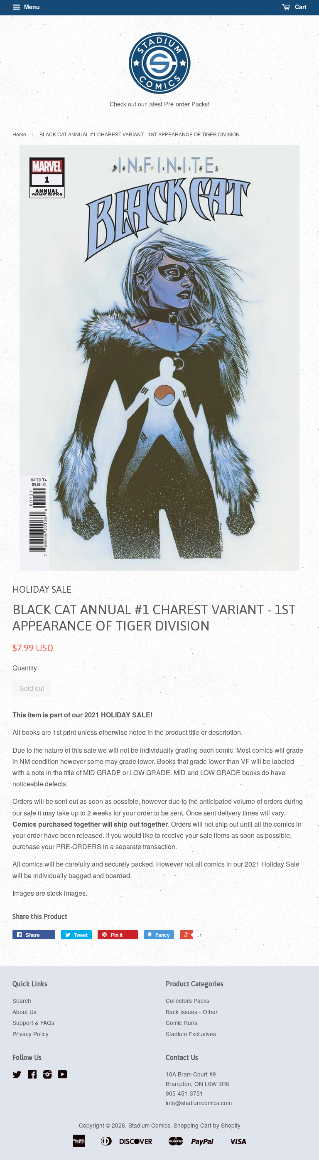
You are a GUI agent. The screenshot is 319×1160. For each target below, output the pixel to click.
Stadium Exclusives (191, 1033)
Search (21, 1000)
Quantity (24, 667)
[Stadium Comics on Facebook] (32, 1075)
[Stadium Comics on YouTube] (62, 1075)
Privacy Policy (30, 1033)
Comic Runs (181, 1022)
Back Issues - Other (192, 1011)
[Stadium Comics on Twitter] (17, 1075)
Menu (31, 6)
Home (19, 134)
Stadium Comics (149, 1125)
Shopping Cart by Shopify (207, 1125)
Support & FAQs (33, 1022)
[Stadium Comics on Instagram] (47, 1075)
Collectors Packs (187, 1000)
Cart (300, 6)
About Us (24, 1011)
